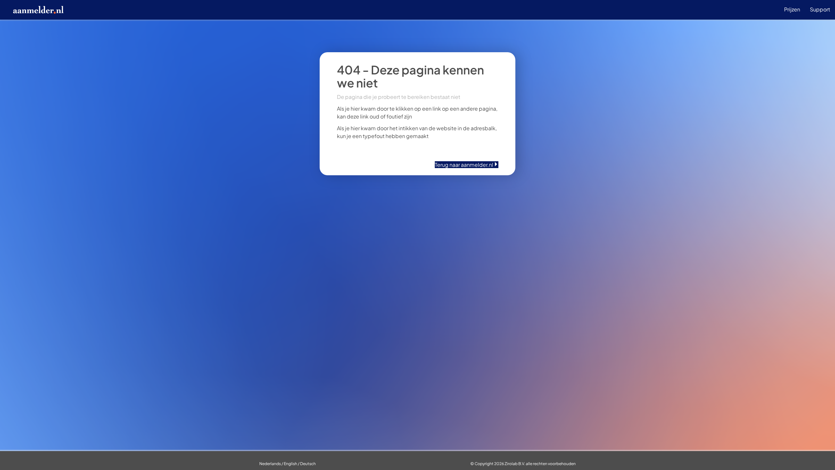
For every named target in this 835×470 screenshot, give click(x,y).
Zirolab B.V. (515, 463)
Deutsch (308, 463)
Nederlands (270, 463)
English (290, 463)
